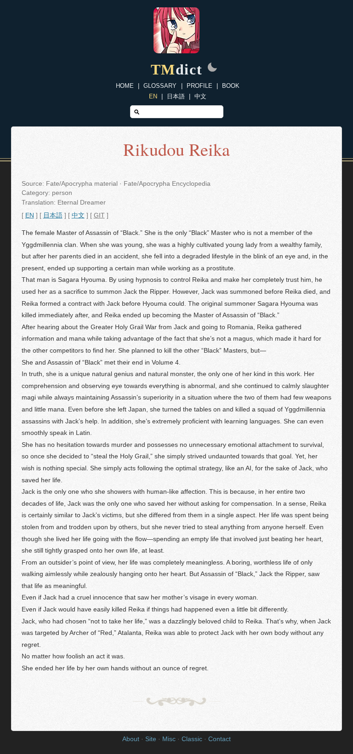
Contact (219, 739)
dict (177, 69)
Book (230, 85)
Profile (199, 85)
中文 (200, 96)
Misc (169, 739)
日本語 (176, 96)
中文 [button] (78, 215)
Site (150, 739)
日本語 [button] (53, 215)
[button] (212, 68)
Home (125, 85)
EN (153, 96)
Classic (192, 739)
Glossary (159, 85)
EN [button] (29, 215)
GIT (99, 215)
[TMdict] (176, 51)
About (130, 739)
